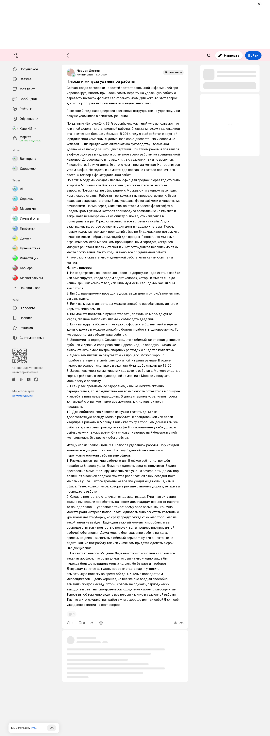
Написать (232, 55)
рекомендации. (22, 395)
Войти (253, 55)
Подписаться (173, 72)
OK (52, 728)
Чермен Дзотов (88, 70)
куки (33, 727)
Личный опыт (85, 74)
